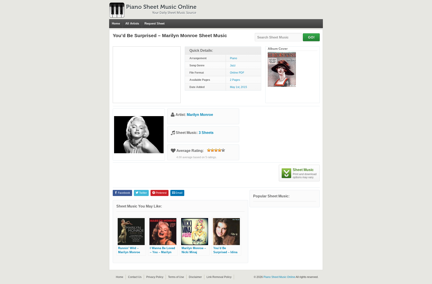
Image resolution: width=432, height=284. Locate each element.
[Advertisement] (146, 75)
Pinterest (160, 192)
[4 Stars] (219, 150)
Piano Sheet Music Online (279, 277)
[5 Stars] (223, 150)
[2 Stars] (212, 150)
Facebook (123, 192)
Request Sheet (154, 23)
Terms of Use (176, 277)
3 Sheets (206, 133)
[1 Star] (209, 150)
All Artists (132, 23)
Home (116, 23)
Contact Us (135, 277)
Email (178, 192)
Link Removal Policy (219, 277)
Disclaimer (195, 277)
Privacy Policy (154, 277)
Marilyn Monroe (200, 115)
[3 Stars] (216, 150)
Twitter (142, 192)
